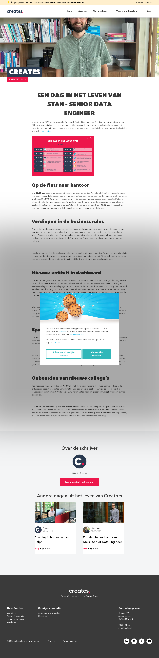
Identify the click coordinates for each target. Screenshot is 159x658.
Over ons (82, 11)
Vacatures (138, 2)
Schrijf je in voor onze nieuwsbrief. (67, 2)
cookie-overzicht (77, 334)
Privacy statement (71, 641)
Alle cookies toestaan (96, 354)
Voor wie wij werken (126, 11)
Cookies (51, 641)
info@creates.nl (125, 628)
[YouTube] (149, 641)
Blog (148, 11)
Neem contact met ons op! (79, 482)
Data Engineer (46, 131)
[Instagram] (134, 641)
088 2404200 (124, 625)
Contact (148, 2)
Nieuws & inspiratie (15, 616)
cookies (62, 331)
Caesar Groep (92, 596)
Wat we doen (100, 11)
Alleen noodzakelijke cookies (64, 354)
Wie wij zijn (12, 613)
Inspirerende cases (15, 619)
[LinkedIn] (126, 641)
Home (69, 11)
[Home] (15, 11)
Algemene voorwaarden (49, 613)
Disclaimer (42, 616)
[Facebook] (141, 641)
